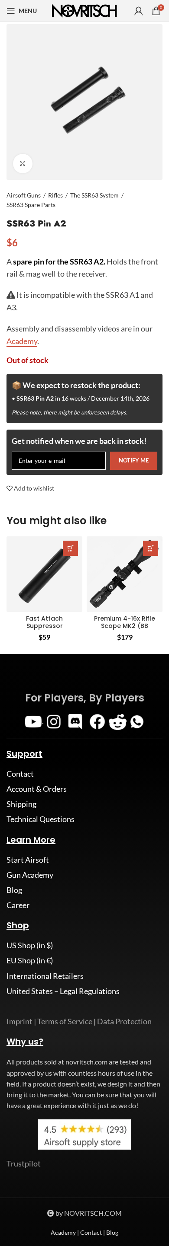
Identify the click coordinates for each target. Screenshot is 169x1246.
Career (17, 905)
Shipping (21, 804)
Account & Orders (36, 788)
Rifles (55, 195)
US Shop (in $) (29, 945)
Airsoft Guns (23, 195)
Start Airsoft (27, 859)
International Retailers (45, 976)
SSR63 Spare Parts (30, 204)
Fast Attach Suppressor (44, 622)
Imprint (19, 1021)
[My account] (138, 10)
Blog (14, 890)
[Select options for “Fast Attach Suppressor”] (70, 548)
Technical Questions (40, 819)
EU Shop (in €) (29, 960)
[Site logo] (84, 10)
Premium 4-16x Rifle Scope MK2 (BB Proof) (124, 625)
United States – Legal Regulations (63, 991)
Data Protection (124, 1021)
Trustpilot (23, 1163)
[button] (150, 548)
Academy (63, 1232)
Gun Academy (29, 875)
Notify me (134, 460)
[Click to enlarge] (22, 163)
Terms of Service (64, 1021)
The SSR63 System (94, 195)
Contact (20, 773)
